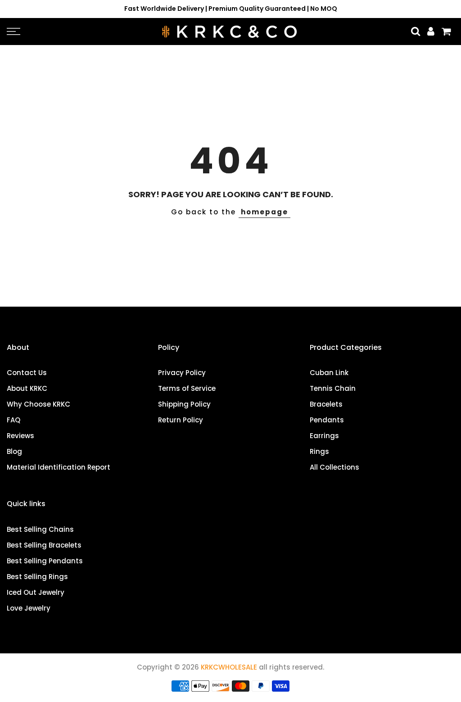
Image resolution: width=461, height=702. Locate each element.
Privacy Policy (182, 372)
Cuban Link (329, 372)
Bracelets (326, 404)
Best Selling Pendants (45, 561)
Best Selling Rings (37, 576)
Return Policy (180, 420)
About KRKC (27, 388)
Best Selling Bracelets (44, 545)
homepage (264, 212)
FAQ (13, 420)
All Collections (334, 467)
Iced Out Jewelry (35, 592)
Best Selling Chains (40, 529)
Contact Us (27, 372)
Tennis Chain (333, 388)
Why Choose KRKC (38, 404)
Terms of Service (187, 388)
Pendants (327, 420)
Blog (14, 451)
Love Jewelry (28, 608)
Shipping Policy (184, 404)
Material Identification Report (58, 467)
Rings (319, 451)
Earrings (324, 435)
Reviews (20, 435)
